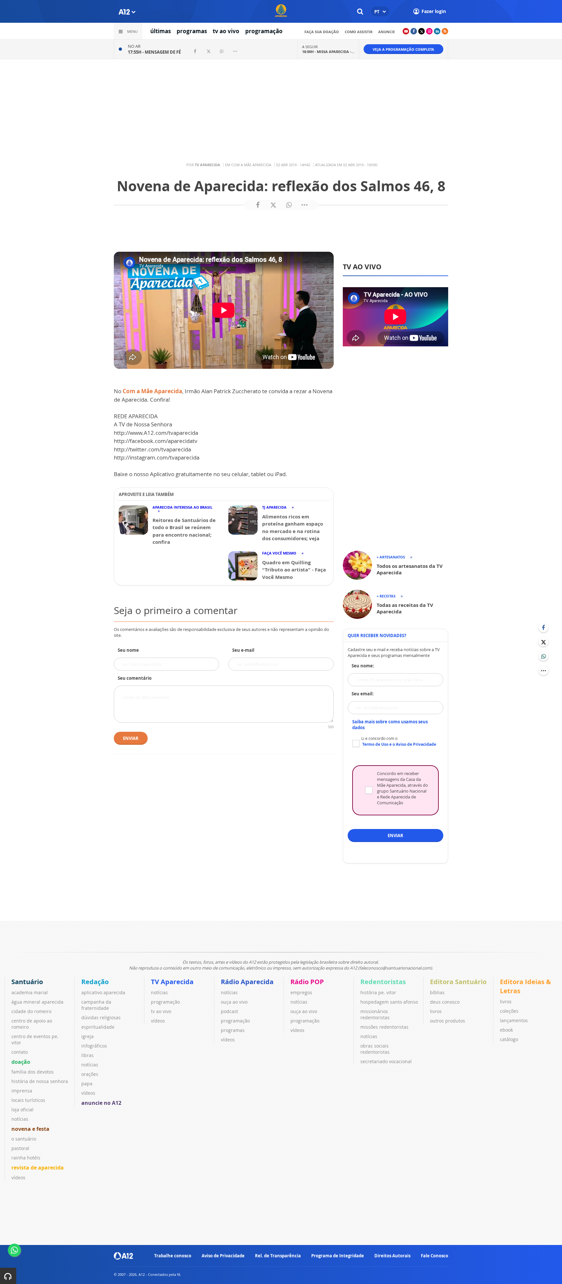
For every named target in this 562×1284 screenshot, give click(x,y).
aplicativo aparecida (103, 992)
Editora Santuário (458, 981)
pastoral (20, 1148)
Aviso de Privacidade (223, 1256)
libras (87, 1055)
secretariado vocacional (386, 1061)
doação (20, 1061)
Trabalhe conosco (172, 1256)
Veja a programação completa (403, 49)
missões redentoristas (384, 1027)
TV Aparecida (172, 981)
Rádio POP (307, 981)
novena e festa (30, 1128)
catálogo (509, 1039)
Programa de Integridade (337, 1256)
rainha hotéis (25, 1158)
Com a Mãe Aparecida (152, 391)
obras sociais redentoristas (375, 1049)
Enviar (131, 738)
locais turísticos (28, 1100)
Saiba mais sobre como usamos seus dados (390, 724)
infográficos (94, 1046)
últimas (160, 31)
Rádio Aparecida (247, 981)
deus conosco (445, 1002)
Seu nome (128, 650)
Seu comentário (135, 678)
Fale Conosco (434, 1256)
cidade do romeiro (31, 1011)
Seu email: (363, 694)
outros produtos (447, 1021)
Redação (95, 981)
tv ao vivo (226, 31)
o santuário (23, 1139)
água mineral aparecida (37, 1002)
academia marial (29, 992)
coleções (509, 1011)
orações (89, 1074)
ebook (506, 1030)
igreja (87, 1036)
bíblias (437, 992)
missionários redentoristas (375, 1014)
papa (86, 1083)
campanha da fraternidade (96, 1005)
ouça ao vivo (234, 1002)
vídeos (18, 1177)
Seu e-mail (243, 650)
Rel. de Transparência (278, 1256)
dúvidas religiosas (101, 1017)
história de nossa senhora (39, 1081)
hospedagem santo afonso (389, 1002)
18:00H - (328, 51)
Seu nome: (363, 666)
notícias (19, 1119)
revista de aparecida (37, 1167)
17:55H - (154, 52)
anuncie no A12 (101, 1102)
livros (436, 1011)
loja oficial (22, 1109)
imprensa (21, 1091)
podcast (229, 1011)
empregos (301, 992)
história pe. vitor (378, 992)
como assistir (358, 31)
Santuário (27, 981)
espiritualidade (97, 1027)
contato (19, 1052)
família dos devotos (32, 1072)
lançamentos (514, 1020)
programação (264, 31)
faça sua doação (321, 31)
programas (192, 31)
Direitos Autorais (392, 1256)
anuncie (386, 31)
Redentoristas (383, 981)
